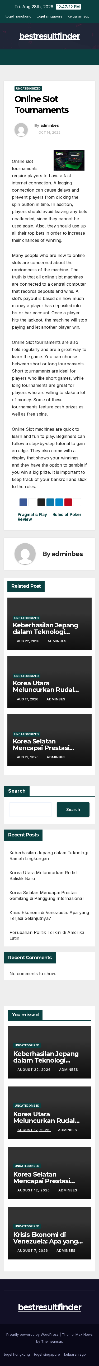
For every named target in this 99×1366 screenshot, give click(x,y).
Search (17, 791)
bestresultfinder (49, 36)
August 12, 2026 (34, 1190)
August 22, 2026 (34, 1070)
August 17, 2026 (34, 1130)
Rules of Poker (67, 514)
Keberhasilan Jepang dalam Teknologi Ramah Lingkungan (45, 631)
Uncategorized (28, 88)
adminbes (49, 125)
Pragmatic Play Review (32, 517)
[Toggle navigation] (90, 57)
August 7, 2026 (33, 1251)
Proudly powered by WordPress (33, 1334)
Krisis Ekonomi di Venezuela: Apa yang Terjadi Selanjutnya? (45, 1241)
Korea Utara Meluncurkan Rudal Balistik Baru (43, 689)
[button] (81, 57)
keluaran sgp (78, 16)
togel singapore (50, 16)
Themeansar (51, 1341)
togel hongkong (18, 16)
